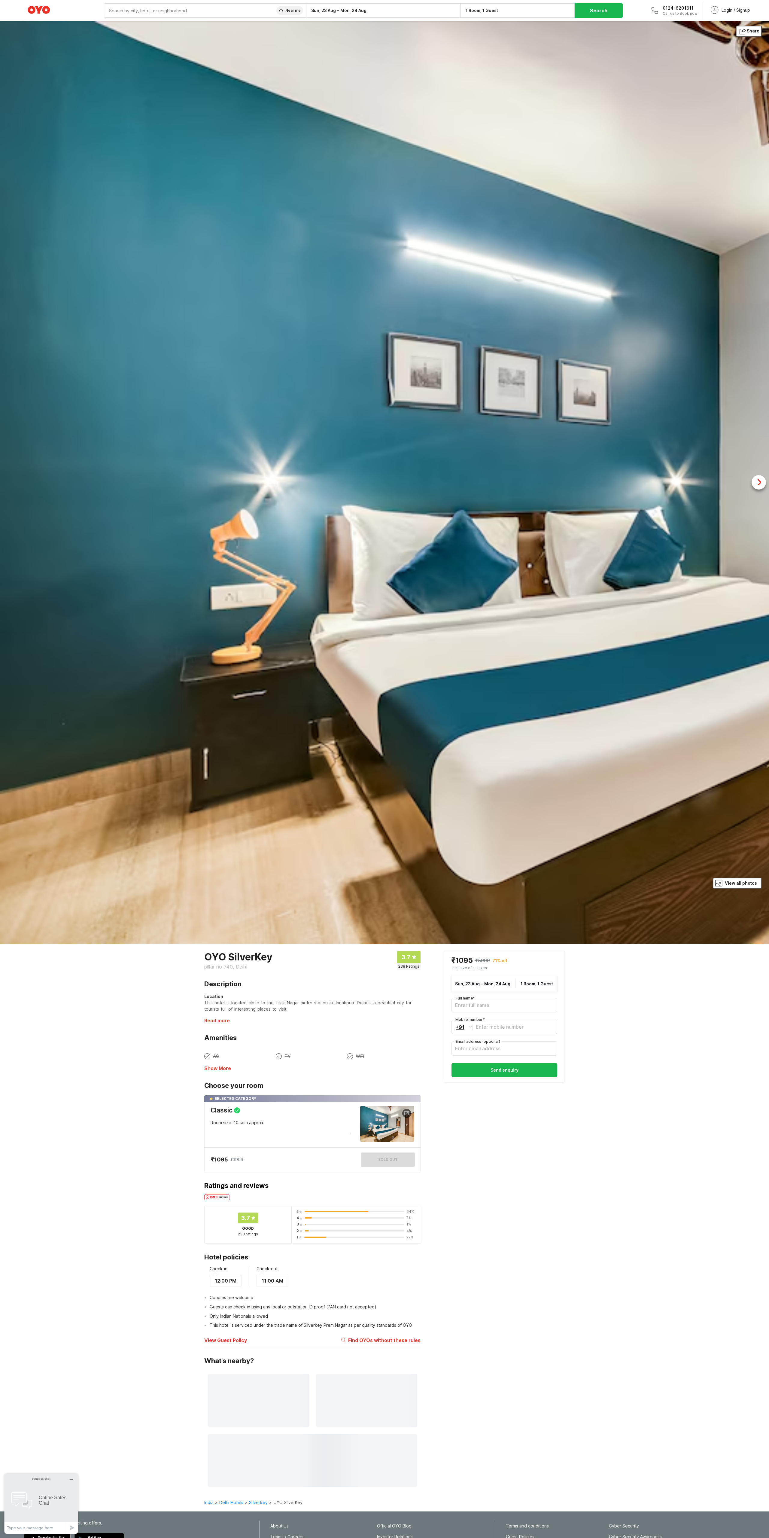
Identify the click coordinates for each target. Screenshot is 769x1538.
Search (598, 11)
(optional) (478, 1041)
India (209, 1502)
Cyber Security (624, 1526)
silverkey (258, 1502)
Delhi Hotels (231, 1502)
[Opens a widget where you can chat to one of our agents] (41, 1503)
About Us (279, 1526)
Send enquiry (504, 1070)
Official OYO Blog (394, 1526)
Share (753, 30)
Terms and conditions (527, 1526)
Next (759, 482)
